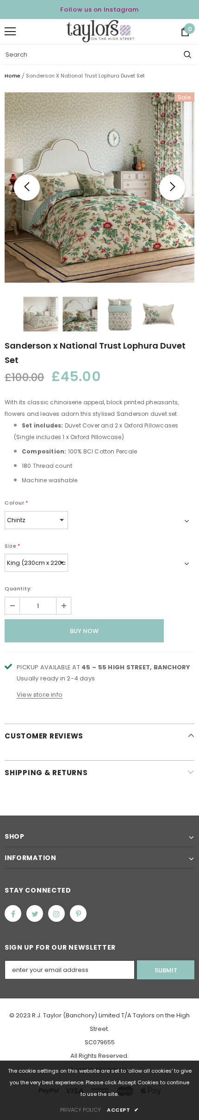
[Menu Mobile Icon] (10, 31)
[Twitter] (34, 913)
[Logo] (100, 31)
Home (12, 75)
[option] (99, 187)
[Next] (172, 188)
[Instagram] (56, 913)
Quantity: (18, 588)
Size (13, 546)
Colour (17, 502)
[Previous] (27, 188)
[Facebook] (13, 913)
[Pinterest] (78, 913)
